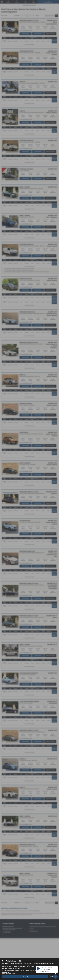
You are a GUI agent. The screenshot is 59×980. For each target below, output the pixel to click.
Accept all (25, 976)
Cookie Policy (16, 968)
